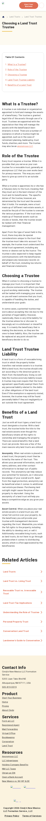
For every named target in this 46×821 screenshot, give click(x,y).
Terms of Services (31, 816)
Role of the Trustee (17, 69)
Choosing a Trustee (17, 74)
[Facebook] (29, 787)
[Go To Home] (3, 17)
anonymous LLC (25, 146)
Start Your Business (28, 5)
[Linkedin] (16, 787)
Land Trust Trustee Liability (21, 80)
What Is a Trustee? (17, 64)
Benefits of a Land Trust (20, 85)
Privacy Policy (12, 816)
